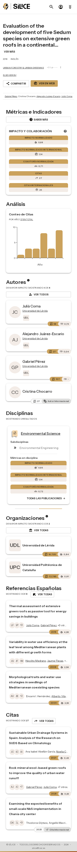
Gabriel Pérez (11, 96)
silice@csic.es (38, 848)
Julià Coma (67, 96)
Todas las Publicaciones (46, 498)
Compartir (16, 83)
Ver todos (38, 294)
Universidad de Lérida (38, 545)
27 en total (27, 219)
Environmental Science (40, 433)
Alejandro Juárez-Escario (48, 96)
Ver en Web (44, 83)
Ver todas (38, 530)
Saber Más (38, 119)
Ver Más (9, 51)
